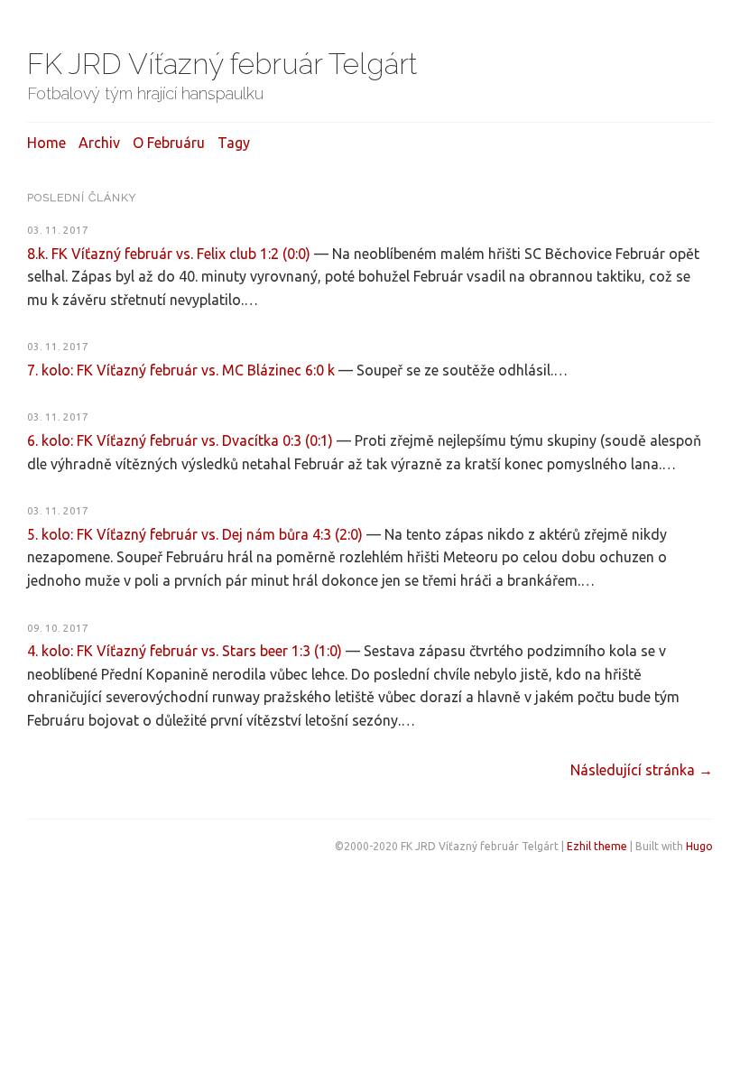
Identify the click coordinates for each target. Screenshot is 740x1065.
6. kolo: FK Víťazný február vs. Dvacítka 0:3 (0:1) (180, 440)
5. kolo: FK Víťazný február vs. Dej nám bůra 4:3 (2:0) (195, 534)
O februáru (169, 142)
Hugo (699, 846)
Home (46, 142)
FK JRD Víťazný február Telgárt (222, 63)
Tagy (233, 142)
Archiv (99, 142)
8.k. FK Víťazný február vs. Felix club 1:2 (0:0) (168, 253)
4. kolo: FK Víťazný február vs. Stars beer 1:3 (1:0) (184, 651)
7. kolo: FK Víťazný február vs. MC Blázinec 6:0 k (181, 370)
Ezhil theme (597, 846)
